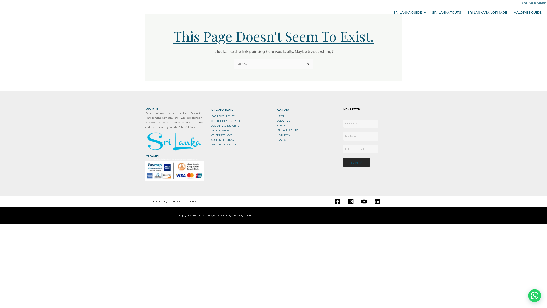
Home (523, 2)
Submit (356, 162)
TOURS (281, 139)
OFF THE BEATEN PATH (225, 121)
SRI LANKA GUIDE (287, 130)
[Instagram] (351, 201)
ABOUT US (283, 120)
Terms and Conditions (184, 201)
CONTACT (283, 125)
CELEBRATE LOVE (221, 135)
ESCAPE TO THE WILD (224, 144)
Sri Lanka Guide (407, 13)
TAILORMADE (285, 134)
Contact (541, 2)
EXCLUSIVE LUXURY (223, 116)
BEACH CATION (220, 130)
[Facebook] (338, 201)
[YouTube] (364, 201)
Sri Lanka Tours (446, 13)
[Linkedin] (377, 201)
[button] (409, 12)
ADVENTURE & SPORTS (225, 125)
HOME (281, 116)
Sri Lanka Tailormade (487, 13)
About (532, 2)
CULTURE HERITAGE (223, 139)
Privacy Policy (159, 201)
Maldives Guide (527, 13)
